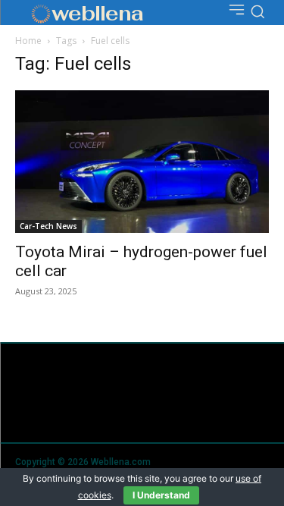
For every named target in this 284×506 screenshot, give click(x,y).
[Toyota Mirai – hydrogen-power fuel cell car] (142, 161)
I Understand (161, 495)
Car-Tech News (48, 226)
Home (28, 40)
